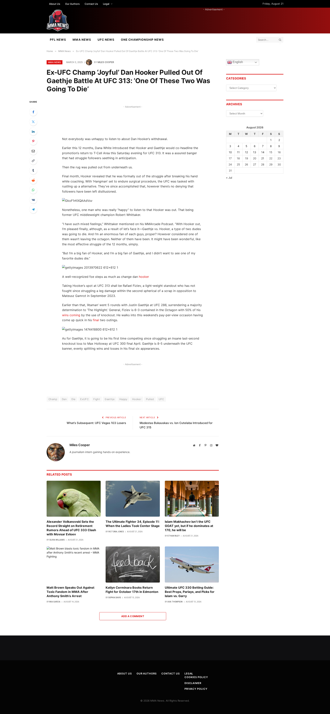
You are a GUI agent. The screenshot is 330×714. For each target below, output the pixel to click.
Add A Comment (132, 616)
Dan (64, 399)
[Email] (33, 151)
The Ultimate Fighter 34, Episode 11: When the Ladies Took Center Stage (133, 524)
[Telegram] (33, 209)
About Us (54, 3)
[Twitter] (33, 122)
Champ (53, 399)
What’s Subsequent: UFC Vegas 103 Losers (96, 423)
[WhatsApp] (33, 190)
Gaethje (110, 399)
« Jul (229, 177)
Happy (123, 399)
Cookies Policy (196, 677)
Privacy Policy (195, 688)
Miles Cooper (106, 62)
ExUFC (84, 399)
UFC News (106, 39)
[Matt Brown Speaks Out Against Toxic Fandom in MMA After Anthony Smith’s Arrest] (74, 564)
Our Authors (72, 3)
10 (230, 152)
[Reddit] (33, 180)
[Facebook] (33, 112)
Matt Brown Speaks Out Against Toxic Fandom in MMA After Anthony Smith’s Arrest (70, 592)
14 (262, 152)
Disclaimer (192, 683)
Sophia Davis (114, 597)
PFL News (58, 39)
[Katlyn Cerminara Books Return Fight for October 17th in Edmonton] (133, 564)
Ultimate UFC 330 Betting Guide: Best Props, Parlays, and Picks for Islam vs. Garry (189, 592)
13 (254, 152)
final (96, 320)
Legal (106, 3)
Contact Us (91, 3)
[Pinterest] (33, 141)
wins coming (71, 315)
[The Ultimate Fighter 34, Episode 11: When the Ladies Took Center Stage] (133, 499)
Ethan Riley (173, 536)
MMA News (82, 39)
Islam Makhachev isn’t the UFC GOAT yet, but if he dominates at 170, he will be (189, 526)
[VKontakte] (33, 199)
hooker (144, 277)
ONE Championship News (142, 39)
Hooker (136, 399)
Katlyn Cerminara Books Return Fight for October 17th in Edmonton (132, 590)
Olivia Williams (57, 540)
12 (246, 152)
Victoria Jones (116, 532)
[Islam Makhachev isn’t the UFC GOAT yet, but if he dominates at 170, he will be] (192, 499)
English (237, 62)
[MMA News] (58, 20)
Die (73, 399)
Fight (96, 399)
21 (262, 158)
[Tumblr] (33, 170)
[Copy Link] (33, 161)
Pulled (150, 399)
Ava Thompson (175, 602)
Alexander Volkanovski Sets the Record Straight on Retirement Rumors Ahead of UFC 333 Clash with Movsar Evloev (71, 528)
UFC (161, 399)
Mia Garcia (54, 602)
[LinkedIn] (33, 131)
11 (238, 152)
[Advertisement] (213, 19)
